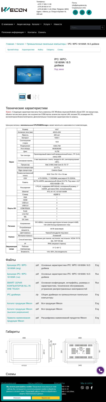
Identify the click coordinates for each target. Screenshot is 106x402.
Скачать (42, 32)
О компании (7, 24)
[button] (29, 75)
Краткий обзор (13, 49)
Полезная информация (13, 32)
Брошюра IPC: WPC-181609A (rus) (17, 275)
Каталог (36, 24)
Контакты (32, 32)
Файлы (40, 49)
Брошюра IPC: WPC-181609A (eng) (17, 267)
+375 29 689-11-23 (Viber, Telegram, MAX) (53, 9)
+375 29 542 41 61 (44, 6)
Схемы (60, 49)
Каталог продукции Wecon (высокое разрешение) (19, 310)
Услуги (46, 24)
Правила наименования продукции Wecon (18, 319)
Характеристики (28, 49)
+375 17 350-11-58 (44, 4)
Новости (58, 24)
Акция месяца (23, 24)
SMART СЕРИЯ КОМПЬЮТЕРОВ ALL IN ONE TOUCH (18, 285)
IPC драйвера (13, 294)
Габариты (50, 49)
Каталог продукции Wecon (19, 303)
